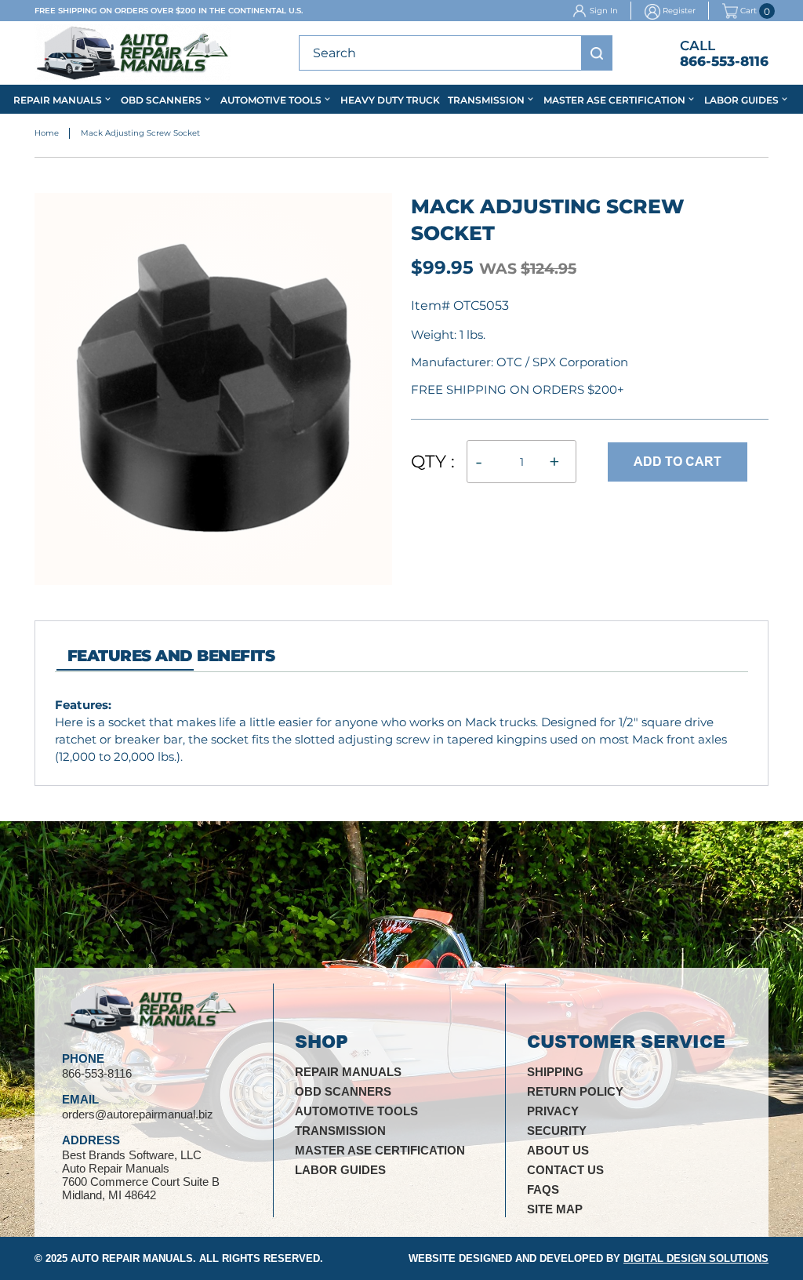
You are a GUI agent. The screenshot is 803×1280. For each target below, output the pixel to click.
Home (47, 133)
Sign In (604, 10)
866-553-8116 (724, 61)
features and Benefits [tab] (170, 655)
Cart (748, 11)
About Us (558, 1150)
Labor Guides (741, 100)
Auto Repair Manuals (132, 1258)
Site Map (555, 1209)
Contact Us (565, 1169)
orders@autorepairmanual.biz (137, 1114)
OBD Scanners (161, 100)
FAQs (543, 1189)
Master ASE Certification (614, 100)
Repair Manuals (57, 100)
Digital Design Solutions (695, 1258)
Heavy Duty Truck (390, 100)
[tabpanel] (401, 730)
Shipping (555, 1071)
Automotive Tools (271, 100)
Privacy (553, 1111)
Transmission (486, 100)
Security (557, 1130)
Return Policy (575, 1091)
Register (679, 10)
